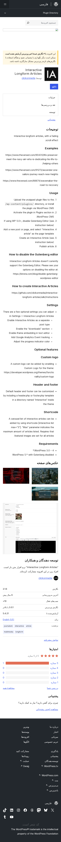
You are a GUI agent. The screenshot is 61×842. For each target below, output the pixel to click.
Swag (24, 766)
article (28, 626)
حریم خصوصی (51, 741)
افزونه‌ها (25, 736)
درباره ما (54, 726)
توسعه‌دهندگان (51, 761)
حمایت (24, 761)
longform (19, 632)
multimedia (8, 632)
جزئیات (51, 97)
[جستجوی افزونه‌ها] (28, 23)
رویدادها (25, 756)
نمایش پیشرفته (51, 640)
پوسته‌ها (25, 731)
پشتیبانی (51, 119)
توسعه (52, 112)
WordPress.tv (49, 766)
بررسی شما (52, 688)
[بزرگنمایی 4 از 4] (54, 506)
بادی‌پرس (52, 790)
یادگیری (54, 751)
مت (55, 780)
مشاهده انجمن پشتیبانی (47, 709)
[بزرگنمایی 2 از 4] (25, 471)
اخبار (56, 731)
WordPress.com (48, 775)
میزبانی (54, 736)
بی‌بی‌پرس (52, 785)
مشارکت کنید (22, 751)
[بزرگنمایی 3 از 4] (54, 490)
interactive (19, 626)
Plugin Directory (50, 13)
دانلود (54, 86)
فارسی (48, 803)
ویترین (26, 726)
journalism (8, 626)
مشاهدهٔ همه (9, 688)
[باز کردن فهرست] (4, 4)
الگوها (26, 741)
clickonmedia (28, 78)
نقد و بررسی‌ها (48, 104)
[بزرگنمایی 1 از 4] (54, 471)
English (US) (8, 619)
